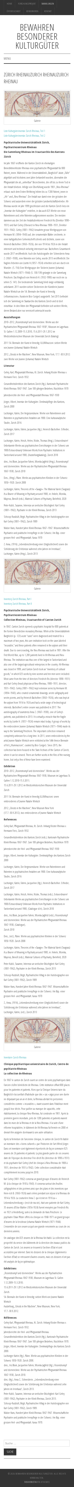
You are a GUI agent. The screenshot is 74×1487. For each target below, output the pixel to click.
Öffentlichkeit (13, 11)
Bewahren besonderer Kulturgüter (37, 36)
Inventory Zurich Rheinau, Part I (17, 599)
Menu (7, 58)
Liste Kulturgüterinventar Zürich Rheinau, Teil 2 (24, 135)
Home (9, 3)
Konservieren (32, 11)
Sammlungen (48, 3)
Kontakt (48, 11)
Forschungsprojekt (27, 3)
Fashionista (30, 1482)
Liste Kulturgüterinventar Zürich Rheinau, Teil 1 (24, 131)
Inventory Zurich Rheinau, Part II (18, 603)
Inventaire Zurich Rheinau (15, 1057)
